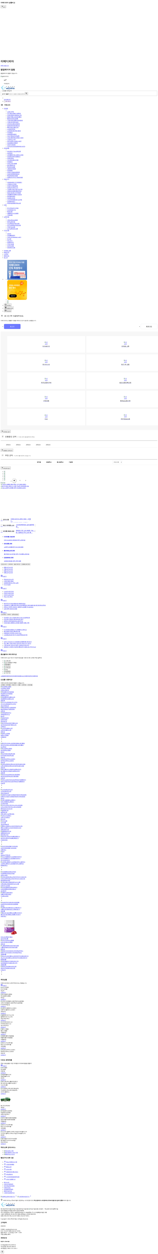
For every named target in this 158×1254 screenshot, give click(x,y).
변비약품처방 (34, 676)
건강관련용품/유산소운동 (14, 199)
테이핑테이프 (11, 165)
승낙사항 (8, 1169)
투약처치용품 (11, 167)
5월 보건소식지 (8, 572)
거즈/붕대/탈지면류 (12, 160)
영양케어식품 (11, 247)
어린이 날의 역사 (9, 595)
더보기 (4, 576)
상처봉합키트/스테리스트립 (15, 155)
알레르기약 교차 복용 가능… (25, 530)
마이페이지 (7, 99)
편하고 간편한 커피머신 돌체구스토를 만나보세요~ (19, 607)
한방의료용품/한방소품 (14, 203)
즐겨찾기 (8, 101)
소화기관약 (10, 111)
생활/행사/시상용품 (12, 213)
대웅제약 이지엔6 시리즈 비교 (12, 633)
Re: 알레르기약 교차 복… (24, 532)
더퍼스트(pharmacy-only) (14, 237)
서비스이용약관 (8, 1184)
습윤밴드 (10, 153)
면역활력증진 (11, 235)
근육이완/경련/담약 (12, 122)
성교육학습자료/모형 (13, 223)
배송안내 (6, 252)
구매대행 (10, 215)
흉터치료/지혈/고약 (12, 127)
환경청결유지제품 (12, 175)
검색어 (5, 94)
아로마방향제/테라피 (13, 174)
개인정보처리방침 (9, 1186)
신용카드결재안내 (9, 1193)
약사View (3, 614)
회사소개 (6, 1182)
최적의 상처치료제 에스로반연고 (13, 621)
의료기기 (6, 179)
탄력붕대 (10, 162)
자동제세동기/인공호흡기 (14, 182)
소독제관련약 (11, 129)
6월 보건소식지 (8, 571)
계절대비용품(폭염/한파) (14, 191)
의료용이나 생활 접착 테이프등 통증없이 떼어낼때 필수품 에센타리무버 (25, 605)
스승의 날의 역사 (9, 591)
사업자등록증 (9, 1164)
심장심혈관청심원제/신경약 (15, 137)
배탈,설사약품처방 (24, 676)
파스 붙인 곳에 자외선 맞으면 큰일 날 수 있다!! (17, 643)
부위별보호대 (11, 196)
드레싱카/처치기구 (12, 187)
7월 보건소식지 (8, 569)
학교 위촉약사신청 (10, 1162)
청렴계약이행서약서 (11, 1172)
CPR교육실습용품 (12, 220)
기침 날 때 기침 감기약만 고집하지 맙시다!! (16, 645)
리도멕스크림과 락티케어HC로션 (13, 619)
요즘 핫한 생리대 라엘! (10, 608)
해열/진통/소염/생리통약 (14, 117)
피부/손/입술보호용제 (13, 172)
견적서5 (48, 444)
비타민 (9, 233)
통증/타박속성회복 (12, 118)
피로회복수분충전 (12, 143)
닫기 (3, 6)
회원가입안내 (8, 1191)
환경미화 (10, 211)
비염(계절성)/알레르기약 (14, 115)
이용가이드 (7, 1187)
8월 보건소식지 (8, 567)
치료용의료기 (11, 201)
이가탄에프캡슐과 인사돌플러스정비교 (15, 629)
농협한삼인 (10, 242)
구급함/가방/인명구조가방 (14, 189)
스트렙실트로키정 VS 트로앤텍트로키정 (15, 635)
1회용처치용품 (11, 168)
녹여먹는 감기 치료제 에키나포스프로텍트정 (17, 617)
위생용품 (10, 170)
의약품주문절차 (8, 1189)
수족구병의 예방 (8, 581)
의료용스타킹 (11, 198)
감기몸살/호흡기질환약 (14, 113)
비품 (5, 205)
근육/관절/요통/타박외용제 (15, 120)
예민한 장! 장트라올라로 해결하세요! (15, 603)
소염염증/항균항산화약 (14, 131)
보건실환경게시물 (12, 228)
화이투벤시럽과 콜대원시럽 (12, 631)
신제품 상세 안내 (26, 564)
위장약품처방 (15, 676)
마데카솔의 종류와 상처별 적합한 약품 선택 (16, 623)
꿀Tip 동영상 (15, 614)
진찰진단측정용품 (12, 186)
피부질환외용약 (11, 134)
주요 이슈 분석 (8, 596)
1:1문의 (6, 254)
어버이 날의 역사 (9, 593)
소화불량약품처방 (6, 676)
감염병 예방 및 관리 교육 (11, 583)
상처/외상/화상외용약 (13, 124)
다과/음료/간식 (11, 210)
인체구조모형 (11, 227)
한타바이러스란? (9, 579)
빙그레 (9, 239)
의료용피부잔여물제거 (13, 156)
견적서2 (18, 444)
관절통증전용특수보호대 (14, 194)
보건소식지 (4, 564)
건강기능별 (10, 244)
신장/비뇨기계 (11, 139)
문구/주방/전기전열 (12, 208)
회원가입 (6, 256)
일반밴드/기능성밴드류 (14, 151)
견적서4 (38, 444)
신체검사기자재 (11, 184)
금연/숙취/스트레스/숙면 (14, 141)
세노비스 (10, 240)
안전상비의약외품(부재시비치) (16, 146)
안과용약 (10, 132)
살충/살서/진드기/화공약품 (15, 177)
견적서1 (8, 444)
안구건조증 (7, 584)
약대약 (9, 614)
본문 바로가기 (5, 65)
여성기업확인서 (9, 1179)
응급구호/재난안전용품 (14, 193)
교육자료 (6, 217)
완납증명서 (8, 1174)
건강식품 (6, 230)
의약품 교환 (7, 250)
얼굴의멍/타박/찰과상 (13, 125)
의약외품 (6, 148)
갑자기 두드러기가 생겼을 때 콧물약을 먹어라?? (18, 641)
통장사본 (8, 1167)
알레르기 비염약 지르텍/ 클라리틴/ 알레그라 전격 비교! (20, 647)
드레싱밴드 (10, 158)
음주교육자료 (11, 222)
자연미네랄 (10, 246)
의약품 (6, 108)
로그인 (6, 257)
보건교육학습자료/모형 (14, 225)
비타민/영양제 (11, 144)
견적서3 (28, 444)
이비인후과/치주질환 (13, 136)
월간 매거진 (17, 564)
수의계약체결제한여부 (11, 1177)
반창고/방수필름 (12, 163)
